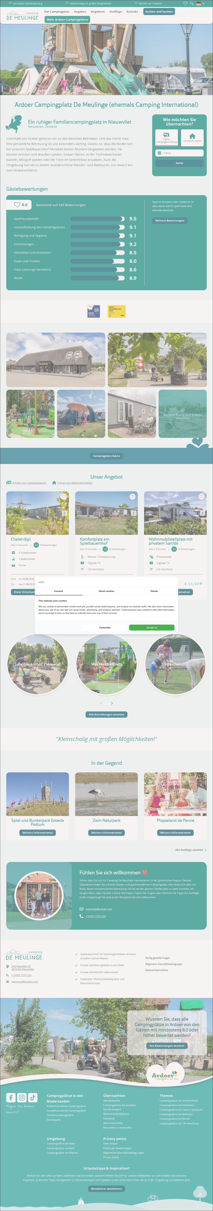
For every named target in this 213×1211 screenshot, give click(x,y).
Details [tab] (154, 591)
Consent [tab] (58, 591)
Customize (105, 627)
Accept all (152, 627)
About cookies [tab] (106, 591)
